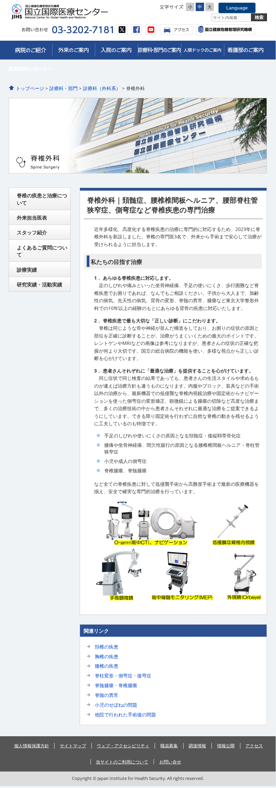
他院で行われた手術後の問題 (125, 714)
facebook (136, 29)
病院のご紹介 (30, 50)
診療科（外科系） (102, 88)
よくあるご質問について (42, 251)
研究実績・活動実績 (39, 284)
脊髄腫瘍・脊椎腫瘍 (116, 685)
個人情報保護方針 (31, 746)
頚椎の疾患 (106, 646)
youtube (151, 29)
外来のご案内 (73, 50)
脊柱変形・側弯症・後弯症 (123, 675)
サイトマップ (73, 746)
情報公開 (226, 746)
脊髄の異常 (106, 695)
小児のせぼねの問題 (116, 705)
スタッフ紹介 (32, 232)
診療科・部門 (63, 88)
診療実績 (27, 269)
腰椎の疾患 (106, 666)
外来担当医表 (32, 217)
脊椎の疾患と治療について (42, 199)
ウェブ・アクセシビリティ (123, 746)
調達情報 (197, 746)
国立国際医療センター (72, 11)
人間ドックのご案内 (202, 50)
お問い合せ (170, 762)
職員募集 (169, 746)
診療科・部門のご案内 (159, 50)
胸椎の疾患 (106, 656)
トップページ (30, 88)
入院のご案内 (116, 50)
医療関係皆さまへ (30, 69)
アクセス (176, 29)
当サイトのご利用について (122, 762)
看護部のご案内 (245, 50)
